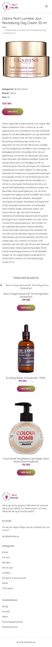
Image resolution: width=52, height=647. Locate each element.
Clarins (24, 89)
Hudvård (6, 572)
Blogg (5, 606)
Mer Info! (12, 111)
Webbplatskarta (10, 627)
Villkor (5, 616)
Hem (4, 27)
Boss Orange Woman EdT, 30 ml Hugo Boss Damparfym (26, 295)
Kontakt (6, 611)
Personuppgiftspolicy (12, 621)
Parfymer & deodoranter (14, 578)
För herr (6, 557)
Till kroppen (7, 588)
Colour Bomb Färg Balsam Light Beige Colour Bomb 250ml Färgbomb (26, 460)
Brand (17, 89)
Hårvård (6, 562)
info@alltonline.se (10, 536)
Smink (5, 583)
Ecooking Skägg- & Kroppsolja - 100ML (26, 377)
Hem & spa (7, 567)
